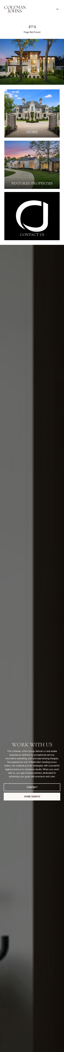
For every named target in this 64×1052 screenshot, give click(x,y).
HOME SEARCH (32, 796)
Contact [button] (32, 787)
